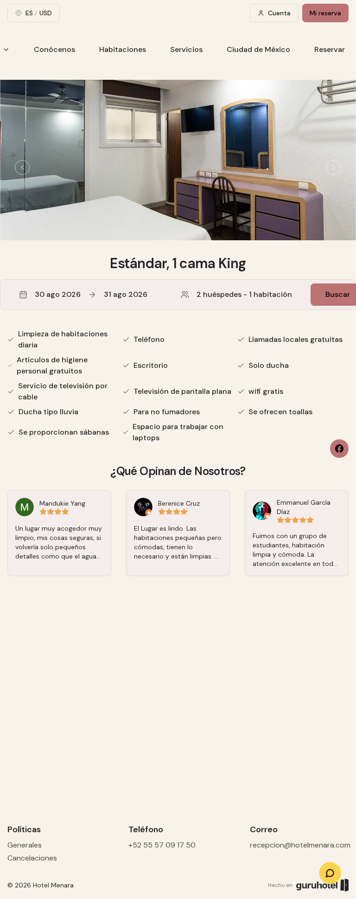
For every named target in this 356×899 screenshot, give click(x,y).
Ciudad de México (258, 49)
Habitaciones (122, 49)
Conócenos (54, 49)
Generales (24, 845)
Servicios (186, 49)
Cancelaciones (32, 858)
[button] (178, 295)
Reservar (329, 49)
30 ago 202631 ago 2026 (91, 294)
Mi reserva (325, 13)
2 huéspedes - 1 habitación (244, 294)
